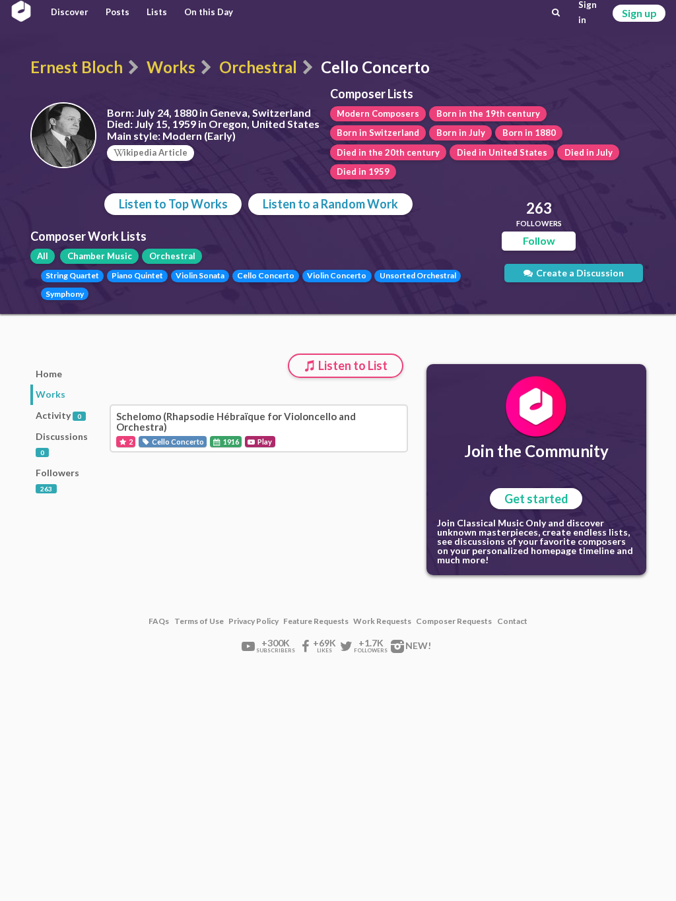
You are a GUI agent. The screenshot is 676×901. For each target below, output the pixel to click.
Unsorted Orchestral (418, 275)
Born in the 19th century (488, 113)
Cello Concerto (265, 275)
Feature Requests (316, 621)
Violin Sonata (200, 275)
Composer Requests (454, 621)
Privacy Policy (253, 621)
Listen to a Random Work (330, 204)
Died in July (588, 152)
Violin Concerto (336, 275)
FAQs (159, 621)
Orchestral (258, 67)
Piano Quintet (137, 275)
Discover (69, 12)
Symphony (65, 294)
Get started (536, 498)
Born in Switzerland (378, 132)
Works (171, 67)
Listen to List (352, 365)
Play (264, 441)
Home (49, 373)
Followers (57, 480)
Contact (512, 621)
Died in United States (502, 152)
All (42, 256)
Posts (117, 12)
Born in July (460, 132)
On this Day (208, 12)
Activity (58, 415)
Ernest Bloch (76, 67)
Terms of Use (199, 621)
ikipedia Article (155, 152)
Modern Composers (378, 113)
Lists (157, 12)
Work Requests (382, 621)
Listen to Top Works (173, 204)
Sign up (639, 13)
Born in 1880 (529, 132)
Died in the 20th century (388, 152)
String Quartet (72, 275)
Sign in (587, 12)
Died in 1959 (363, 171)
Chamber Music (99, 256)
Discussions (62, 443)
